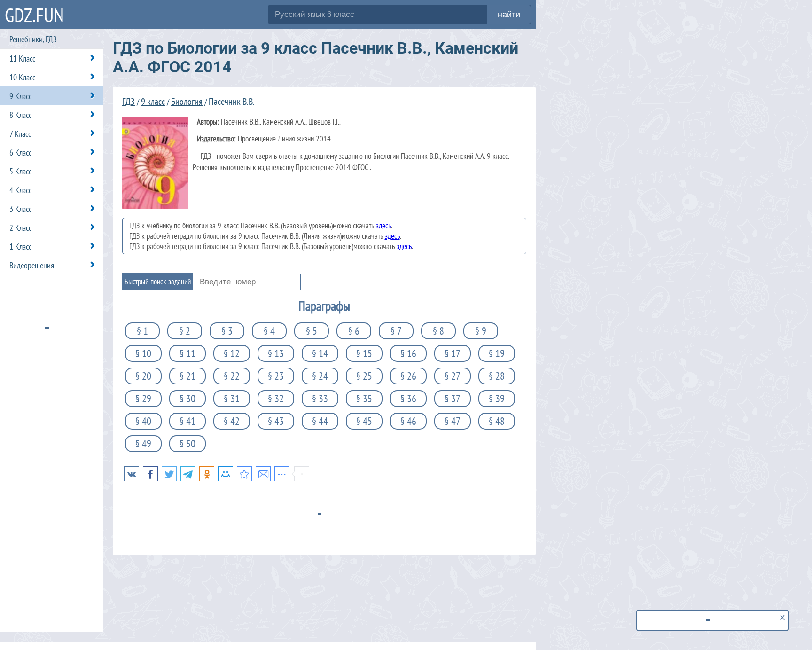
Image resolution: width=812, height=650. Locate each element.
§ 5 (311, 330)
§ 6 (353, 330)
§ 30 (187, 398)
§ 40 (143, 421)
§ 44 (320, 421)
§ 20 (143, 376)
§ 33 (320, 398)
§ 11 (187, 353)
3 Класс (20, 209)
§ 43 (276, 421)
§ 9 (480, 330)
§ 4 (269, 330)
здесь (383, 225)
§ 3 (227, 330)
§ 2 (184, 330)
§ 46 (408, 421)
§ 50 (187, 443)
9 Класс (20, 96)
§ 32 (276, 398)
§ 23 (276, 376)
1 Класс (20, 246)
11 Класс (22, 58)
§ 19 (497, 353)
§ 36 (408, 398)
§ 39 (497, 398)
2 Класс (20, 227)
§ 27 (453, 376)
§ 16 (408, 353)
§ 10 (143, 353)
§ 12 (232, 353)
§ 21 (187, 376)
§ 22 (232, 376)
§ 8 (438, 330)
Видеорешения (31, 265)
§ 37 (453, 398)
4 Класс (20, 190)
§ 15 (364, 353)
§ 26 (408, 376)
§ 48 (497, 421)
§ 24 (320, 376)
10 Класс (22, 77)
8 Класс (20, 115)
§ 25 (364, 376)
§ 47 (453, 421)
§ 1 (142, 330)
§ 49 (143, 443)
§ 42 (232, 421)
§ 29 (143, 398)
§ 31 (232, 398)
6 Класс (20, 152)
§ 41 (187, 421)
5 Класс (20, 171)
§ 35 (364, 398)
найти (509, 14)
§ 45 (364, 421)
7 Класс (20, 133)
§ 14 (320, 353)
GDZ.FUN (34, 14)
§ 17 (453, 353)
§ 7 (396, 330)
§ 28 (497, 376)
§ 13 (276, 353)
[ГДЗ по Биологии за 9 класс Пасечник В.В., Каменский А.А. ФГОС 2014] (244, 473)
